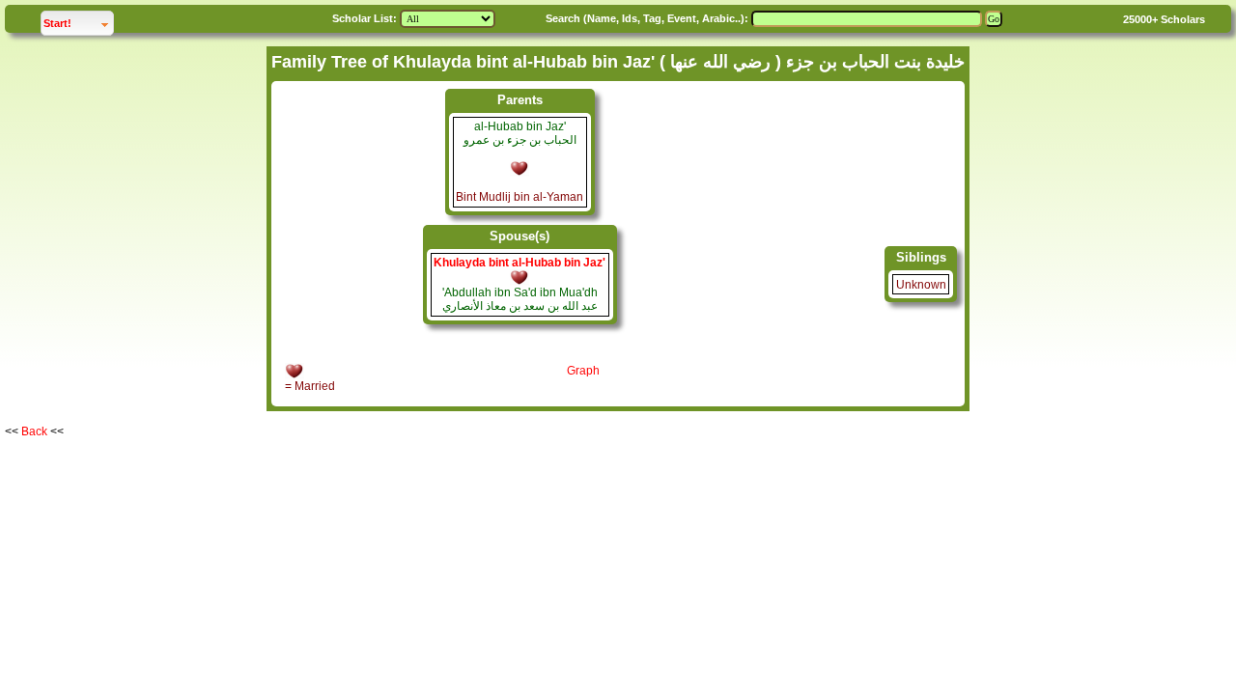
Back (34, 431)
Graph (583, 370)
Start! (78, 22)
